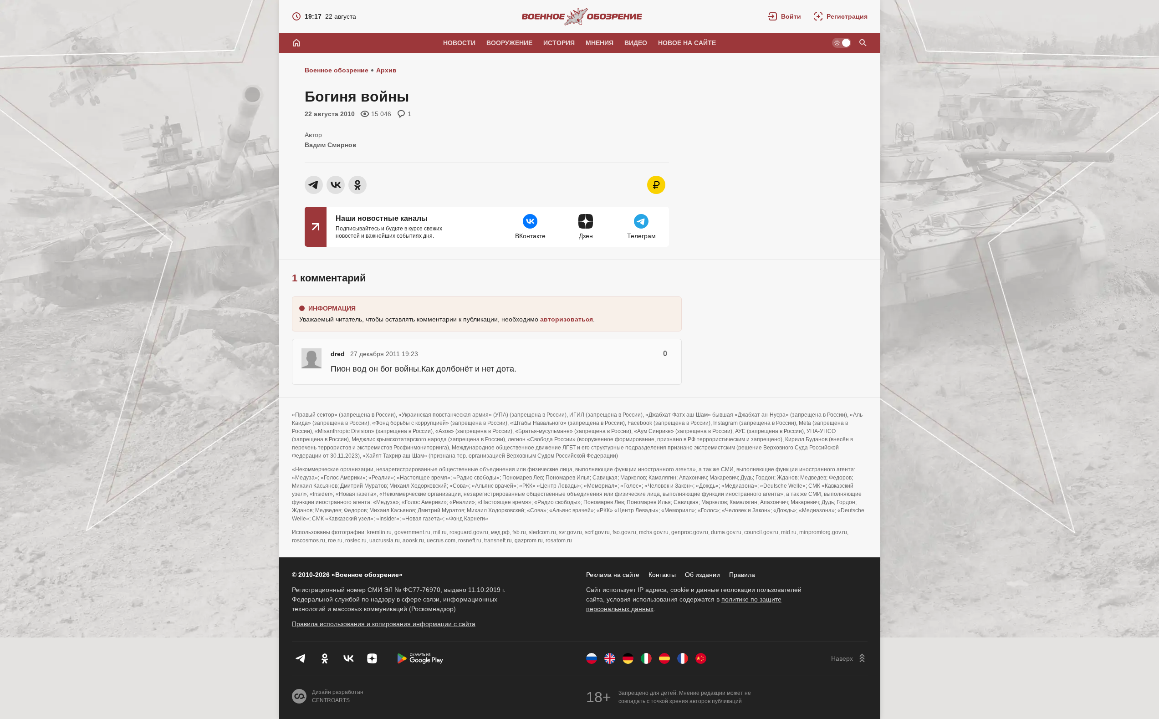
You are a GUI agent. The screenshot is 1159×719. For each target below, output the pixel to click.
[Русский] (591, 658)
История (559, 42)
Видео (635, 42)
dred (338, 353)
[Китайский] (701, 658)
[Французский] (683, 658)
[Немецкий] (628, 658)
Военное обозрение (336, 70)
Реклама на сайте (612, 574)
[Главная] (296, 43)
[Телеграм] (301, 658)
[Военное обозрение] (582, 16)
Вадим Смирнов (331, 144)
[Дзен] (372, 658)
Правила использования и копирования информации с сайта (383, 623)
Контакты (662, 574)
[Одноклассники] (325, 658)
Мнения (599, 42)
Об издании (702, 574)
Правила (742, 574)
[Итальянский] (646, 658)
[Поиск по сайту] (863, 43)
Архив (386, 70)
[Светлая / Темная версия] (841, 43)
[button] (785, 16)
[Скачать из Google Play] (420, 658)
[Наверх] (849, 658)
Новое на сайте (687, 42)
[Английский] (610, 658)
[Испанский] (664, 658)
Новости (459, 42)
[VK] (348, 658)
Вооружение (509, 42)
